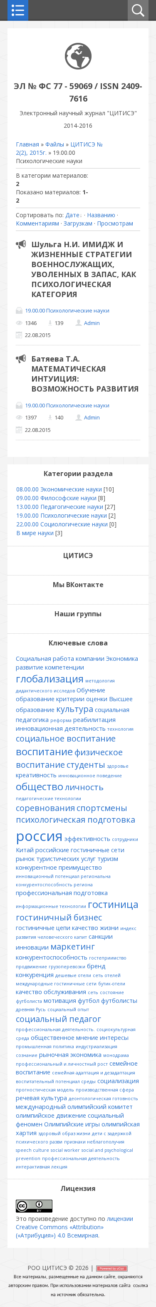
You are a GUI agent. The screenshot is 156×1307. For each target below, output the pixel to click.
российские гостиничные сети (79, 850)
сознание (26, 1055)
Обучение (91, 690)
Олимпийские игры (72, 1124)
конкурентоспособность (51, 957)
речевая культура (41, 1098)
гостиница (113, 904)
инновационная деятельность (61, 728)
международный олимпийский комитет (74, 1106)
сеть (93, 992)
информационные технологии (51, 906)
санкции (101, 936)
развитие (29, 667)
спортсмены (102, 807)
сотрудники (125, 839)
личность (84, 787)
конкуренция (35, 974)
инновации (32, 947)
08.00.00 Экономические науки (59, 489)
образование (35, 698)
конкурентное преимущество (59, 867)
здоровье (118, 766)
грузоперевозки (67, 967)
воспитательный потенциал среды (56, 1081)
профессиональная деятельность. (55, 1029)
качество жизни (95, 927)
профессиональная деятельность (81, 1158)
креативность (36, 775)
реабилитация (94, 719)
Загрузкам (78, 223)
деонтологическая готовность (103, 1098)
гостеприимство (107, 958)
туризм (107, 858)
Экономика (122, 658)
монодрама (116, 1055)
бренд (96, 966)
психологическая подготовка (75, 819)
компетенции (64, 667)
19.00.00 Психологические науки (67, 310)
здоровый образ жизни (64, 1133)
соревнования (45, 807)
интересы (114, 1037)
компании (90, 658)
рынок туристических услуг (56, 858)
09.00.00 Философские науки (56, 498)
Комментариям (37, 223)
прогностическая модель (45, 1090)
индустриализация (96, 1046)
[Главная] (78, 67)
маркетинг (72, 946)
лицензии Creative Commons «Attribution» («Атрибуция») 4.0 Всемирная (74, 1227)
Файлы (54, 144)
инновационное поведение (90, 776)
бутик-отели (111, 984)
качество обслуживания (51, 991)
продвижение (31, 967)
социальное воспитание (66, 738)
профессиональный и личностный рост (62, 1064)
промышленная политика (45, 1046)
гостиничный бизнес (59, 917)
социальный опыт (68, 1009)
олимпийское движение (51, 1115)
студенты (86, 764)
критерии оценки (81, 698)
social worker (65, 1150)
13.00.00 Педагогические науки (59, 507)
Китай (25, 850)
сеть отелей (107, 975)
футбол (88, 1000)
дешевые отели (73, 975)
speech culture (32, 1150)
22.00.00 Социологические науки (62, 524)
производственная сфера (105, 1090)
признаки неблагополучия (94, 1142)
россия (39, 835)
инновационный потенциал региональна (63, 876)
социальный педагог (58, 1018)
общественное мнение (64, 1037)
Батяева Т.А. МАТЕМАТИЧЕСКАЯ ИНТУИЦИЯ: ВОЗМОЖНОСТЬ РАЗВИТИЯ (85, 374)
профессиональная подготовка (62, 892)
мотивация (60, 1000)
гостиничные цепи (43, 927)
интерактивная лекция (41, 1167)
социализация (118, 1080)
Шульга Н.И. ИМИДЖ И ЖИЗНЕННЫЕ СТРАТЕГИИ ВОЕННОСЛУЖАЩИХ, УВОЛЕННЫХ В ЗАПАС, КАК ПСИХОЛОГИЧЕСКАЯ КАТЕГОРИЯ (83, 269)
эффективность (87, 838)
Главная (27, 144)
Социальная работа (45, 658)
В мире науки (35, 533)
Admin (92, 323)
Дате (72, 215)
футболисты (119, 1000)
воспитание (44, 751)
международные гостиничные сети (56, 984)
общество (39, 786)
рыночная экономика (70, 1054)
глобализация (50, 678)
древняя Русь (31, 1009)
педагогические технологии (48, 798)
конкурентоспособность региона (54, 885)
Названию (101, 215)
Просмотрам (115, 223)
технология (120, 729)
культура (74, 708)
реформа (61, 720)
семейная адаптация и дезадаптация (93, 1073)
